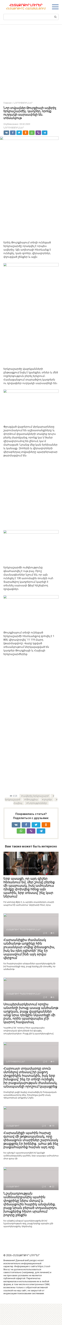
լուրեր (48, 799)
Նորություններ (37, 803)
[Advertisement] (31, 60)
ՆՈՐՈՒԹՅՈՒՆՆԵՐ (13, 127)
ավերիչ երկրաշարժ (36, 796)
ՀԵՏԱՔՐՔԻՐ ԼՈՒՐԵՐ (25, 5)
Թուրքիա (32, 799)
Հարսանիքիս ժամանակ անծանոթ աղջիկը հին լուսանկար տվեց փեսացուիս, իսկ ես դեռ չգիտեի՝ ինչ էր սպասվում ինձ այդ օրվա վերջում (29, 949)
